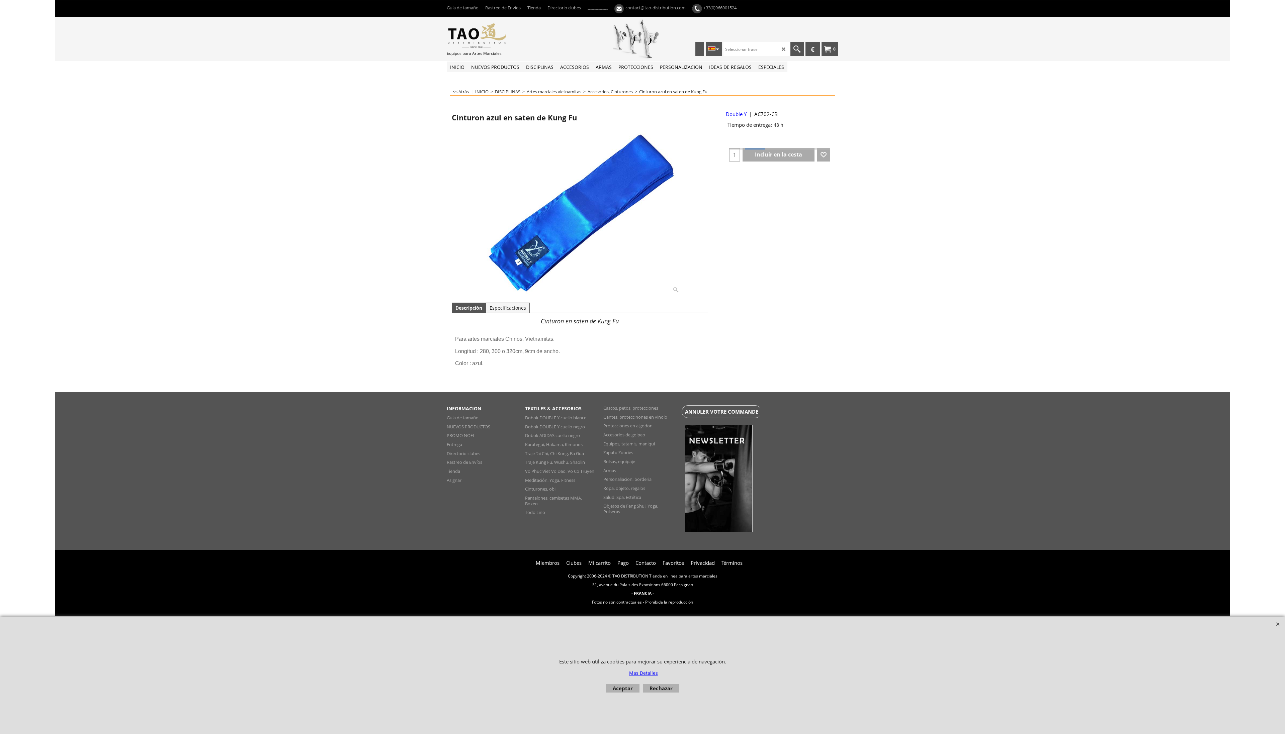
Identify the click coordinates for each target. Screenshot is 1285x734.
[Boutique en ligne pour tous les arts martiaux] (497, 35)
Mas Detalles (643, 673)
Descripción (468, 308)
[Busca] (797, 49)
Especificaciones (508, 308)
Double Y (736, 114)
